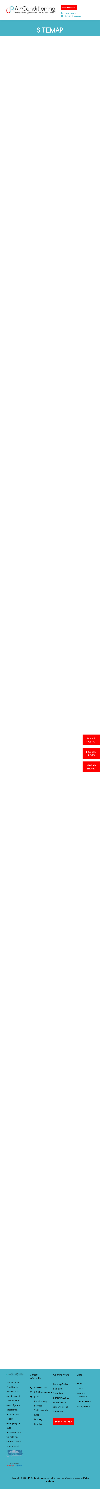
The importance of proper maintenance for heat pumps (71, 533)
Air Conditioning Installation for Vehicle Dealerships (31, 270)
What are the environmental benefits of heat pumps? (70, 565)
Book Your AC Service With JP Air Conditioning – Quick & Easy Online (74, 1330)
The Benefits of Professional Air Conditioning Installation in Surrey (73, 1168)
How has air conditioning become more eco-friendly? (73, 647)
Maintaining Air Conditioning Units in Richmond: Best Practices (73, 1133)
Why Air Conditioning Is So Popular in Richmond (74, 130)
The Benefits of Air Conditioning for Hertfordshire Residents (74, 165)
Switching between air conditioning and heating (74, 973)
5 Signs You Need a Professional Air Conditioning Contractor (74, 1307)
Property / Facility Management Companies (31, 280)
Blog (15, 116)
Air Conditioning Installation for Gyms (31, 250)
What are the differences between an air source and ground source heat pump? (73, 707)
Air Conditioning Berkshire (26, 48)
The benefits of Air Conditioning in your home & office (73, 1072)
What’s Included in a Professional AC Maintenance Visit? (73, 1342)
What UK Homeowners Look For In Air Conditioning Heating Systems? (73, 279)
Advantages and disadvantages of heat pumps (73, 686)
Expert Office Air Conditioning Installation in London (27, 190)
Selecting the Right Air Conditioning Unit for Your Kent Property (74, 1231)
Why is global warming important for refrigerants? (73, 509)
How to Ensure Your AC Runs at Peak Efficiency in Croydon (72, 226)
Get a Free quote (24, 345)
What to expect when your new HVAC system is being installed (72, 1013)
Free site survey (91, 753)
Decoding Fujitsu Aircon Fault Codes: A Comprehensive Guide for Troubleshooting (74, 392)
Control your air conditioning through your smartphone (71, 888)
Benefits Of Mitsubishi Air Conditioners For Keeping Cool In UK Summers (73, 365)
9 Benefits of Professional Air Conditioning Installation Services (73, 436)
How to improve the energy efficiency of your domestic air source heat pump (71, 457)
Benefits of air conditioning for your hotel (74, 766)
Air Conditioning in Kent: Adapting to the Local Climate (73, 1244)
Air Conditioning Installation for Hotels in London (31, 263)
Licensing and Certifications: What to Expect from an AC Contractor (73, 1295)
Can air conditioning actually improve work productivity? (70, 990)
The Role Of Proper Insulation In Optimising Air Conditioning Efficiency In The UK (72, 374)
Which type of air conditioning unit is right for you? (73, 760)
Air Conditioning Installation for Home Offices (31, 257)
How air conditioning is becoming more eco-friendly (73, 894)
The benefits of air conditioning (72, 919)
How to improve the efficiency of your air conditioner (72, 576)
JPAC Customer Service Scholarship (30, 285)
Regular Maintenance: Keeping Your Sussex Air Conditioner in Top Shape (74, 186)
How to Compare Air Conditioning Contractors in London (73, 1301)
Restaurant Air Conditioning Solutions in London (31, 316)
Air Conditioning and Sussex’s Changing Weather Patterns (71, 206)
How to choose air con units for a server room (73, 595)
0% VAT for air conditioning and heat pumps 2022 (72, 640)
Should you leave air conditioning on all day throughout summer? (73, 449)
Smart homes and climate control (73, 951)
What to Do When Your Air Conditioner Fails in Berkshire (71, 1087)
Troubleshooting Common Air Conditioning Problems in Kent (71, 1218)
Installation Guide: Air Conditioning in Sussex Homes (73, 193)
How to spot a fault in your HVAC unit (73, 960)
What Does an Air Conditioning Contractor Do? (72, 1314)
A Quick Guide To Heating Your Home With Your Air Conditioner (72, 294)
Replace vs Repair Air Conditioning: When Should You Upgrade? (73, 50)
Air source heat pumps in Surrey (29, 108)
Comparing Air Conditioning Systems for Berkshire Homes (71, 1100)
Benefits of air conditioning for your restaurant (74, 772)
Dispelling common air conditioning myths (74, 835)
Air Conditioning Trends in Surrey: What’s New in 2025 (73, 1181)
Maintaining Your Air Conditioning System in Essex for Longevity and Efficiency (73, 1204)
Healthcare (21, 275)
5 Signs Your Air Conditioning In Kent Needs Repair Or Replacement (74, 272)
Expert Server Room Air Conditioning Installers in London (31, 196)
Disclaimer (18, 180)
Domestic (17, 184)
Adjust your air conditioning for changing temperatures (72, 634)
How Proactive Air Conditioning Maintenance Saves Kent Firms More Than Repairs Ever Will (72, 76)
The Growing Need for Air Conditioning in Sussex (69, 213)
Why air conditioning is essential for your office (74, 662)
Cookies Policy (20, 176)
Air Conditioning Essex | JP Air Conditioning (28, 57)
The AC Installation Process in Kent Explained (74, 1225)
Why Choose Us (23, 173)
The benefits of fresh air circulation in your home (74, 848)
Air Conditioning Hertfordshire (28, 62)
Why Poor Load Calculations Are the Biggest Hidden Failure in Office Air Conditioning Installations (74, 67)
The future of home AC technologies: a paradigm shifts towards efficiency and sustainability (74, 410)
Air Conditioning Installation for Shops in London (32, 68)
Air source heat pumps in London (29, 104)
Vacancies (20, 169)
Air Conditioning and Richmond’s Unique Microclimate (72, 123)
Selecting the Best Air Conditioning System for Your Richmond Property (74, 117)
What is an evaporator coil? (70, 570)
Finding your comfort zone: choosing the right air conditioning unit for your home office (73, 466)
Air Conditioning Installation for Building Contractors (31, 244)
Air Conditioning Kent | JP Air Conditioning (27, 74)
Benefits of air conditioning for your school (74, 589)
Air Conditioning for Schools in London (31, 237)
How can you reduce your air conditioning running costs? (70, 675)
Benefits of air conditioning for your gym (74, 785)
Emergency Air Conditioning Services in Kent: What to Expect (72, 1212)
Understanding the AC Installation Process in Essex (73, 1250)
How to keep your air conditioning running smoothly (73, 699)
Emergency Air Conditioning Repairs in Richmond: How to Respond (74, 1126)
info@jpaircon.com (73, 16)
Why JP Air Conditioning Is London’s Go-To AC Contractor (74, 1288)
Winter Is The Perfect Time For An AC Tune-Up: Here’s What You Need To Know (74, 287)
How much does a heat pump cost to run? (73, 608)
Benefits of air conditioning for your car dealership (74, 753)
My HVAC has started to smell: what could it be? (74, 1000)
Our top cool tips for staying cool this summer (73, 503)
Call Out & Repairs (22, 123)
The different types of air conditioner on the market (69, 914)
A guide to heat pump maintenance (74, 680)
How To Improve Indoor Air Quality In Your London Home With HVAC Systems (74, 103)
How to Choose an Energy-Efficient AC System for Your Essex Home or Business (73, 1259)
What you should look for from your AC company (74, 727)
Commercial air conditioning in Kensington (28, 145)
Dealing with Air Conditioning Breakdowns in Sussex (71, 178)
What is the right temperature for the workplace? (73, 1046)
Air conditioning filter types (70, 521)
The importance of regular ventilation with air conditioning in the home (73, 939)
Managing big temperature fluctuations (70, 1033)
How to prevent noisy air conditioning (69, 473)
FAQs (15, 201)
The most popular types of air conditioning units (71, 946)
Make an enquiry (21, 293)
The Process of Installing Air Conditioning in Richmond (70, 110)
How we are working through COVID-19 (71, 871)
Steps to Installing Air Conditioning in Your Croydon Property (74, 232)
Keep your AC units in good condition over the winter (70, 1039)
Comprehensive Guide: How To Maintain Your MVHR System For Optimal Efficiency (72, 655)
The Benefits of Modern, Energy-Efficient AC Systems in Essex (73, 1266)
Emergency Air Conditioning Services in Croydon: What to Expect (74, 219)
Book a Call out (91, 740)
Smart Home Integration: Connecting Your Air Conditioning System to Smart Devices (73, 401)
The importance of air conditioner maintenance (73, 559)
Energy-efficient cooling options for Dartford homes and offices (74, 429)
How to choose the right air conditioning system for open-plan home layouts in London (73, 58)
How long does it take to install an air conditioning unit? (73, 861)
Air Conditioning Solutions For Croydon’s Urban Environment (71, 1148)
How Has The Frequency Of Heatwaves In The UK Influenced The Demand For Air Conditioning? (73, 258)
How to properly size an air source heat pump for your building (73, 516)
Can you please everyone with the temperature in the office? (73, 967)
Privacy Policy (19, 307)
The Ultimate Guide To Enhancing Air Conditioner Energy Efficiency (73, 307)
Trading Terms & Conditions (27, 329)
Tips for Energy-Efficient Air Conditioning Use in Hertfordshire (73, 143)
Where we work (21, 333)
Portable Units (20, 303)
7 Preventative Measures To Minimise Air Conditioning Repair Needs (73, 349)
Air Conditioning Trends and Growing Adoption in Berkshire (72, 1113)
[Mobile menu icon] (95, 10)
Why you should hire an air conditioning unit (70, 539)
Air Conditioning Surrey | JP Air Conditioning (28, 81)
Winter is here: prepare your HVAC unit (73, 740)
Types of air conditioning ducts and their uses (74, 526)
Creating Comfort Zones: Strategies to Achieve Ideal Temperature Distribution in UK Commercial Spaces (74, 420)
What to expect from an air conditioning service (70, 841)
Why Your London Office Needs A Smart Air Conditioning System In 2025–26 (73, 94)
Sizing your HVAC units (68, 955)
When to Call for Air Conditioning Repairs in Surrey (73, 1155)
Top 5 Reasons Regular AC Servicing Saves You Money (74, 1349)
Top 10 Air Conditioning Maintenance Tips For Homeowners (74, 323)
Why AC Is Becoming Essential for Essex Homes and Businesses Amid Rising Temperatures (73, 1274)
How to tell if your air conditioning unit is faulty (73, 792)
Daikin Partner (69, 7)
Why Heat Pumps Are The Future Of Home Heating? (74, 266)
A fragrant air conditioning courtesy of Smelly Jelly (74, 901)
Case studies (19, 127)
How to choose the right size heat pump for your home (73, 582)
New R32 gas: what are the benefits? (74, 985)
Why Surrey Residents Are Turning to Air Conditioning (73, 1187)
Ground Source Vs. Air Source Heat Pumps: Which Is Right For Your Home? (73, 315)
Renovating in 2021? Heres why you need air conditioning (74, 815)
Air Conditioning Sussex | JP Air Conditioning (28, 87)
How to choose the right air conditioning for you (70, 601)
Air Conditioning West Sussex (27, 92)
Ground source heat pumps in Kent (30, 213)
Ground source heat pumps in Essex (30, 209)
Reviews (17, 321)
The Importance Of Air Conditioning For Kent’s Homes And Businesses (74, 1238)
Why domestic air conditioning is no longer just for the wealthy (74, 931)
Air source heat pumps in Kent (28, 100)
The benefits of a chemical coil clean (74, 803)
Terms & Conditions (82, 1395)
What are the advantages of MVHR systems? (73, 692)
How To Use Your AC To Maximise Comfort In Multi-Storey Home (73, 301)
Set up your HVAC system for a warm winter (71, 1052)
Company (18, 161)
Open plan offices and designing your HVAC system (72, 924)
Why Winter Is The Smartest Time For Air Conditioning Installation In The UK (73, 85)
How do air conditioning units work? (74, 866)
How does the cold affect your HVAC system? (74, 1020)
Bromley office (23, 341)
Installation (18, 232)
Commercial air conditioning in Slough (31, 157)
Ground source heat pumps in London (32, 217)
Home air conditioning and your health (72, 877)
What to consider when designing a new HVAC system (74, 1026)
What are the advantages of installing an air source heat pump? (74, 721)
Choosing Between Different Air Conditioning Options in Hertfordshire (72, 157)
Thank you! (18, 325)
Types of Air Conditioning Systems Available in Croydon (73, 239)
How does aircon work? (68, 491)
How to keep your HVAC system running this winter (72, 614)
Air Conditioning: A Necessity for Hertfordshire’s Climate (72, 171)
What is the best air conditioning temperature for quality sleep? (72, 854)
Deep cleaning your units (69, 995)
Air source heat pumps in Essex (28, 96)
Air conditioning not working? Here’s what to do (71, 714)
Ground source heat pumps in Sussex (31, 224)
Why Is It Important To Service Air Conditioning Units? (73, 907)
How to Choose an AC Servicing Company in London (72, 1336)
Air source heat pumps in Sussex (29, 112)
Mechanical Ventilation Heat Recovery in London (31, 298)
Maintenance (19, 289)
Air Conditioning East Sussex (27, 52)
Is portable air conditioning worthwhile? (70, 480)
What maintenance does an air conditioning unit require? (71, 809)
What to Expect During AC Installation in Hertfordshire (70, 149)
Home (16, 228)
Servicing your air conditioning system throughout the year (71, 1065)
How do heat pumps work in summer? (70, 669)
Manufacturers (23, 165)
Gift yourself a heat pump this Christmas (71, 621)
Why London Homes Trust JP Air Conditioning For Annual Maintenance (72, 1322)
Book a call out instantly (25, 119)
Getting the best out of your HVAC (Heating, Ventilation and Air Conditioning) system (73, 1080)
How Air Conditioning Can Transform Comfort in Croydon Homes (72, 1141)
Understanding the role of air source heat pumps (71, 486)
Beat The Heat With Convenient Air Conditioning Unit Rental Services (74, 357)
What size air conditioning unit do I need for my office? (73, 747)
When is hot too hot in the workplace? (69, 497)
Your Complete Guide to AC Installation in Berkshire (70, 1107)
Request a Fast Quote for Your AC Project (73, 1282)
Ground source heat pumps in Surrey (31, 220)
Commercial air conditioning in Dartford (28, 139)
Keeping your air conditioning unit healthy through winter (73, 822)
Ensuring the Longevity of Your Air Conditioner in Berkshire (73, 1094)
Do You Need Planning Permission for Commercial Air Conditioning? (73, 734)
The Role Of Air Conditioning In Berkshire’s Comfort (72, 1120)
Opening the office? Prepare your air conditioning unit (73, 798)
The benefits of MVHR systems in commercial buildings (73, 546)
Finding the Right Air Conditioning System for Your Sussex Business (73, 200)
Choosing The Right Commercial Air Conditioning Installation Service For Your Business (74, 383)
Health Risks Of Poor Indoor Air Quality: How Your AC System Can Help (73, 331)
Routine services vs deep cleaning (73, 882)
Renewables (19, 311)
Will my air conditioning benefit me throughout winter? (73, 828)
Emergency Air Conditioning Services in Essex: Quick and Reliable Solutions (74, 1195)
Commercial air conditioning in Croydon (28, 133)
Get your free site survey (25, 205)
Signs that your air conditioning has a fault (74, 1059)
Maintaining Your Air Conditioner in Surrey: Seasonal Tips (74, 1161)
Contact (17, 337)
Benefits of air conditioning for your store (74, 779)
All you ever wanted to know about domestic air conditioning (73, 980)
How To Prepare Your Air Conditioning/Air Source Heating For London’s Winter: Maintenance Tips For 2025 (73, 248)
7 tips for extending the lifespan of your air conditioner (73, 442)
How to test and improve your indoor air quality (71, 552)
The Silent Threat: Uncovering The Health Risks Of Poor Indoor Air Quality (73, 340)
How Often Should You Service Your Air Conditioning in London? (74, 1355)
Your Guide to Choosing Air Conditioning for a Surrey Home (72, 1174)
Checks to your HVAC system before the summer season (74, 1007)
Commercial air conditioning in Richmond (28, 152)
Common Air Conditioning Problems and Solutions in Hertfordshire (74, 136)
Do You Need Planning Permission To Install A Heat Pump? (73, 627)
